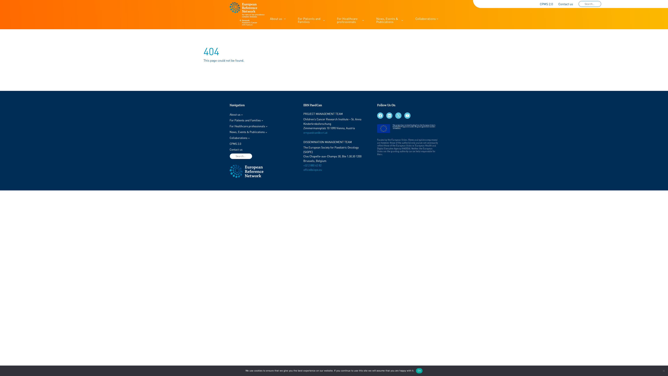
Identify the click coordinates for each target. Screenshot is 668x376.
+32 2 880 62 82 (312, 165)
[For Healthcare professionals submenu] (363, 20)
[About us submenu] (285, 19)
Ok (419, 370)
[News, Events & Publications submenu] (402, 20)
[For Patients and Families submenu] (324, 20)
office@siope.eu (312, 169)
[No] (663, 371)
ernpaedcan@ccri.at (315, 132)
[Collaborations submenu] (437, 19)
